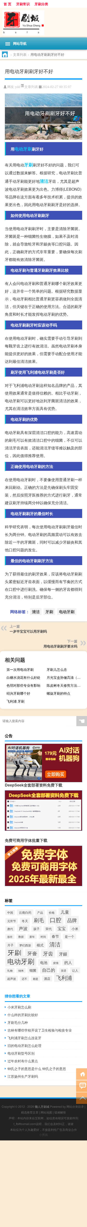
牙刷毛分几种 (17, 1022)
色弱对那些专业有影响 (23, 685)
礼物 (10, 970)
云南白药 (25, 912)
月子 (10, 945)
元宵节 (11, 921)
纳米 (21, 970)
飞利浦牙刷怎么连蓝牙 (24, 1037)
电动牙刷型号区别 (21, 1053)
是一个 (69, 936)
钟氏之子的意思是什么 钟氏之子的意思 (36, 1068)
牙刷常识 (23, 3)
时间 (43, 936)
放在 (10, 936)
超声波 (11, 978)
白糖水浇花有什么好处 (23, 677)
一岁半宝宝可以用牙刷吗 (28, 631)
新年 (32, 936)
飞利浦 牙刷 (15, 701)
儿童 (64, 912)
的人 (68, 962)
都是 (35, 979)
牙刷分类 (41, 3)
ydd (17, 87)
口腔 (55, 920)
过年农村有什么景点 (22, 1060)
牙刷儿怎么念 (57, 669)
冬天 (25, 921)
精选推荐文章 (29, 1112)
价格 (52, 912)
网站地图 (46, 1112)
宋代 (48, 929)
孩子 (36, 928)
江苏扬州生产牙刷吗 (22, 1076)
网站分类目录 (75, 1106)
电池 (43, 962)
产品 (40, 912)
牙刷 (28, 165)
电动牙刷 (23, 149)
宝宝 (62, 928)
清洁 (44, 181)
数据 (21, 936)
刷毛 (39, 920)
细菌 (32, 970)
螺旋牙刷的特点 (58, 693)
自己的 (48, 970)
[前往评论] (81, 1085)
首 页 (7, 3)
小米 (75, 928)
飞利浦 (64, 977)
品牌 (72, 920)
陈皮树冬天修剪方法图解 (65, 685)
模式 (40, 945)
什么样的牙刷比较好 (22, 1014)
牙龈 (63, 954)
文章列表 (20, 54)
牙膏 (32, 953)
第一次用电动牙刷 (20, 669)
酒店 (47, 978)
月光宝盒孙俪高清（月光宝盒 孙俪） (66, 677)
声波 (23, 928)
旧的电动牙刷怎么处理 (24, 1045)
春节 (55, 936)
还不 (24, 979)
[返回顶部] (81, 1097)
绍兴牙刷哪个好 (18, 693)
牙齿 (48, 953)
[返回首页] (81, 1073)
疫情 (55, 963)
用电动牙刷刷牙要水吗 (60, 646)
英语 (63, 970)
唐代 (10, 929)
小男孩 (43, 1135)
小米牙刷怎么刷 (19, 1007)
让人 (75, 970)
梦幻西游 (25, 945)
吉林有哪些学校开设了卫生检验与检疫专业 (39, 1030)
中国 (10, 912)
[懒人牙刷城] (43, 23)
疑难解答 (60, 1112)
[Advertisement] (43, 1183)
